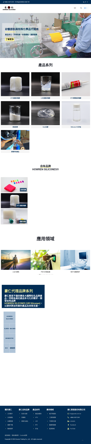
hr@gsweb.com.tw (75, 413)
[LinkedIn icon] (83, 2)
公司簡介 (10, 413)
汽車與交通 (52, 421)
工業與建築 (52, 417)
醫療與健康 (52, 425)
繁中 (85, 8)
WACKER (12, 328)
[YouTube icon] (87, 2)
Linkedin (72, 421)
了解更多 (10, 39)
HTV (36, 417)
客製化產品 (24, 421)
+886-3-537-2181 (9, 2)
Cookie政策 (23, 435)
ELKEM (6, 328)
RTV (36, 425)
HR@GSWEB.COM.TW (22, 2)
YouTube (72, 428)
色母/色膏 (24, 413)
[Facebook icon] (85, 2)
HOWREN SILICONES (9, 318)
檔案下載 (10, 425)
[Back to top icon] (82, 440)
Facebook (73, 425)
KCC (6, 348)
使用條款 (7, 435)
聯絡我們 (10, 428)
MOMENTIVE (10, 338)
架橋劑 (23, 417)
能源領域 (52, 428)
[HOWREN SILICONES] (9, 8)
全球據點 (10, 417)
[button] (3, 261)
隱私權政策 (15, 435)
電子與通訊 (52, 413)
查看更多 (12, 348)
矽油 (36, 428)
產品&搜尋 (38, 413)
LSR (36, 421)
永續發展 (10, 421)
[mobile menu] (74, 8)
